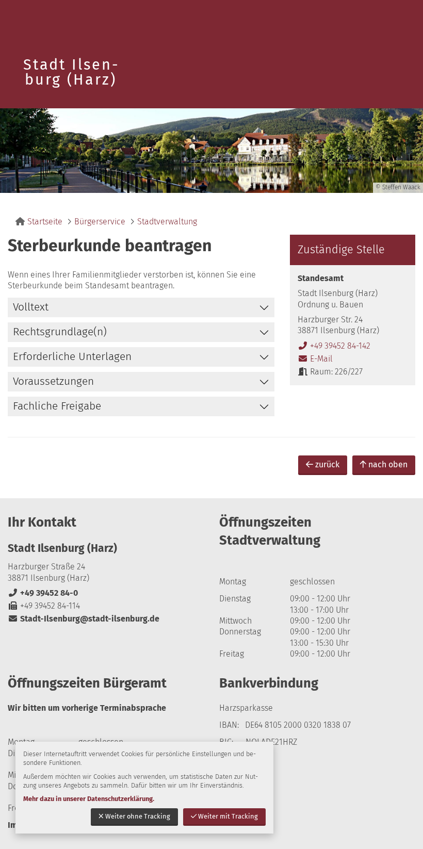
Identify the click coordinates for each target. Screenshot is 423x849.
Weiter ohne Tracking (137, 816)
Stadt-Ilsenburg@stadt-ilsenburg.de (83, 619)
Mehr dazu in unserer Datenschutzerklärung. (88, 799)
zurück (327, 464)
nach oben (388, 464)
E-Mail (315, 359)
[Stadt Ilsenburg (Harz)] (106, 583)
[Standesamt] (353, 325)
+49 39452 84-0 (43, 593)
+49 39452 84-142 (334, 346)
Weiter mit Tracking (228, 816)
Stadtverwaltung (167, 221)
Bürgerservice (99, 221)
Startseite (44, 221)
